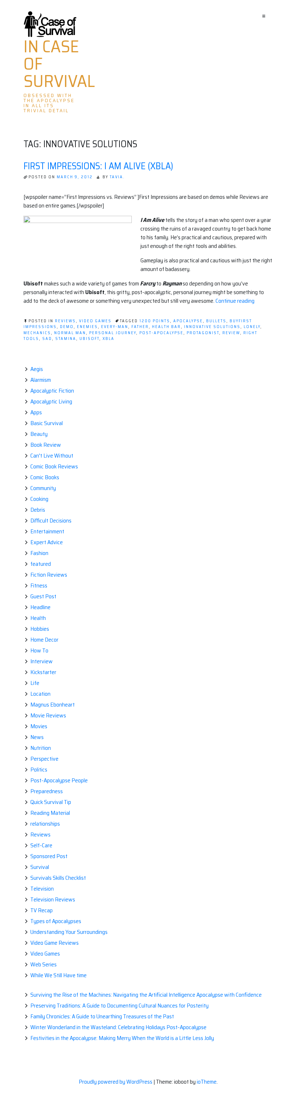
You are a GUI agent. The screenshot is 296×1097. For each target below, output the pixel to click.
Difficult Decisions (50, 520)
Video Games (95, 321)
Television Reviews (52, 899)
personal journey (112, 333)
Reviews (65, 321)
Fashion (39, 553)
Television (42, 888)
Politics (38, 769)
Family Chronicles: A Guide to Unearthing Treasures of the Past (102, 1016)
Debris (37, 509)
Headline (40, 607)
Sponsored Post (49, 856)
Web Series (43, 964)
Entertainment (47, 531)
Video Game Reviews (54, 942)
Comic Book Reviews (54, 466)
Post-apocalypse (161, 333)
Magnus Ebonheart (52, 704)
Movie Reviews (48, 715)
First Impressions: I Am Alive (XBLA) (98, 165)
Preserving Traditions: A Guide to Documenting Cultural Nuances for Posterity (119, 1005)
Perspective (44, 758)
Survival (39, 866)
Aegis (36, 368)
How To (39, 650)
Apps (36, 412)
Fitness (38, 585)
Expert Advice (46, 542)
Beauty (39, 433)
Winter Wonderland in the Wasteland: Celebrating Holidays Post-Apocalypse (118, 1027)
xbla (108, 339)
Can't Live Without (51, 455)
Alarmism (40, 379)
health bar (166, 327)
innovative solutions (212, 327)
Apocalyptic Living (51, 401)
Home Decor (44, 639)
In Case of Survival (59, 64)
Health (38, 617)
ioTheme (207, 1081)
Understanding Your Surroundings (69, 931)
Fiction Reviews (48, 574)
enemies (87, 327)
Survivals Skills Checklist (58, 877)
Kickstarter (43, 672)
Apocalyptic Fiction (52, 390)
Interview (41, 661)
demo (67, 327)
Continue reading (235, 300)
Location (40, 693)
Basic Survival (46, 423)
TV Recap (41, 910)
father (140, 327)
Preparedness (46, 791)
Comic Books (44, 477)
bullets (216, 321)
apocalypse (188, 321)
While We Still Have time (58, 975)
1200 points (154, 321)
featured (40, 563)
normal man (70, 333)
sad (47, 339)
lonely (252, 327)
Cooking (39, 498)
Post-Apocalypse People (59, 780)
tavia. (117, 177)
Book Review (45, 444)
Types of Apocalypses (55, 921)
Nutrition (40, 747)
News (37, 737)
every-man (114, 327)
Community (43, 488)
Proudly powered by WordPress (116, 1081)
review (231, 333)
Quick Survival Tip (50, 802)
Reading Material (50, 812)
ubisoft (89, 339)
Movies (38, 726)
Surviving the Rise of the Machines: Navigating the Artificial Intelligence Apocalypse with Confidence (146, 994)
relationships (45, 823)
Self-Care (41, 845)
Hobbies (39, 628)
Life (34, 682)
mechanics (37, 333)
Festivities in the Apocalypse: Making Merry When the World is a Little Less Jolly (122, 1038)
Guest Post (43, 596)
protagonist (203, 333)
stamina (65, 339)
